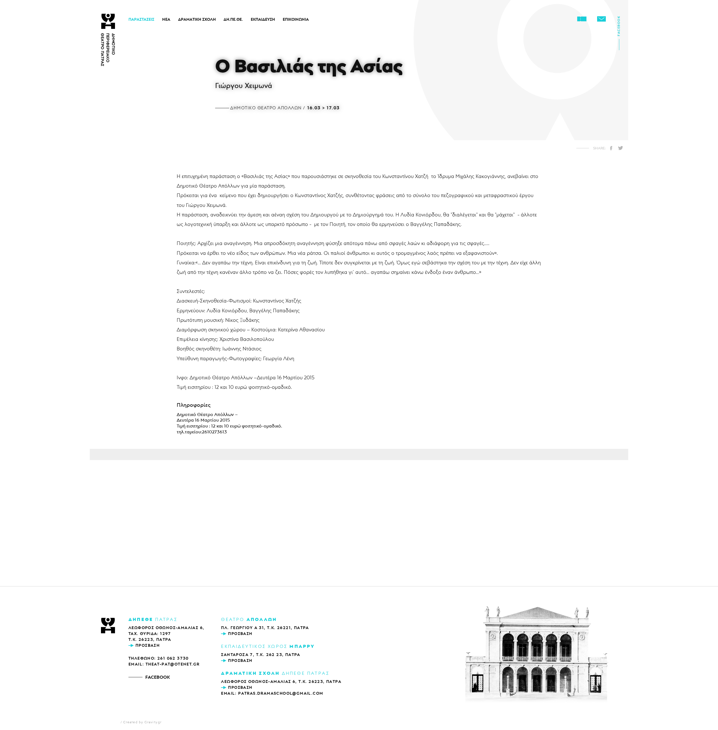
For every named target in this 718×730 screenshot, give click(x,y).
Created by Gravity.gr (142, 722)
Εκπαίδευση (263, 19)
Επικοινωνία (296, 19)
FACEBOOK (157, 677)
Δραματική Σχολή (197, 19)
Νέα (166, 19)
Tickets (581, 18)
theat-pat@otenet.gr (173, 664)
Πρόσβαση (147, 645)
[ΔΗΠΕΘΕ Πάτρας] (108, 626)
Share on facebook (611, 148)
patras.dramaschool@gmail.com (280, 693)
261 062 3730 (173, 658)
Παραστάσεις (141, 19)
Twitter (620, 148)
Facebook (619, 27)
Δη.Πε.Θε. (233, 19)
